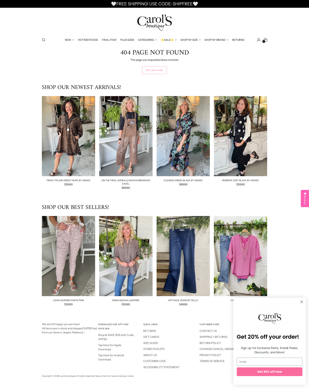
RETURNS (149, 331)
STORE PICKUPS (153, 349)
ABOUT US (150, 355)
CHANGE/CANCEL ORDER (217, 349)
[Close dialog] (301, 302)
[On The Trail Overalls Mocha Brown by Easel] (125, 136)
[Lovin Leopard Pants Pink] (68, 256)
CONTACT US (208, 331)
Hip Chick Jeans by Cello (183, 300)
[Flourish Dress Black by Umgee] (183, 136)
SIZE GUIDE (150, 343)
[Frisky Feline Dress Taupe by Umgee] (68, 136)
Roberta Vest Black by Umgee (240, 180)
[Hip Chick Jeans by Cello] (183, 256)
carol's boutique (68, 376)
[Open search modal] (43, 40)
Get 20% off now (269, 372)
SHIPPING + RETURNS (213, 337)
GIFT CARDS (151, 337)
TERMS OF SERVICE (212, 361)
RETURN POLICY (210, 343)
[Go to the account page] (258, 40)
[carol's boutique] (154, 22)
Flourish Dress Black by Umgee (183, 180)
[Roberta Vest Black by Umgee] (240, 136)
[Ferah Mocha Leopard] (125, 256)
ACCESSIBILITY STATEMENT (161, 367)
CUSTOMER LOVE (154, 361)
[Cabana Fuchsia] (240, 256)
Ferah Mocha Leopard (126, 300)
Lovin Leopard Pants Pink (68, 300)
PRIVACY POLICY (210, 355)
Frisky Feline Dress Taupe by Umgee (68, 180)
